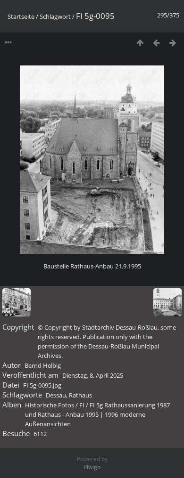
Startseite (21, 16)
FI (81, 405)
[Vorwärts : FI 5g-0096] (173, 42)
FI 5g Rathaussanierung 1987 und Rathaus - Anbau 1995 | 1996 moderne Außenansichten (97, 414)
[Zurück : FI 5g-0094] (156, 42)
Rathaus (80, 395)
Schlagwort (55, 16)
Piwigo (92, 467)
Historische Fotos (49, 405)
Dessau (56, 395)
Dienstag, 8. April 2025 (92, 375)
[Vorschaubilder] (140, 42)
